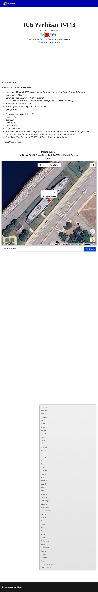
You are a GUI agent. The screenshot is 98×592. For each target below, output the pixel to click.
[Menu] (90, 3)
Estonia (43, 454)
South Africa (45, 538)
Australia (44, 410)
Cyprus (43, 444)
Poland (43, 524)
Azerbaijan (44, 417)
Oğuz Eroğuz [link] (15, 142)
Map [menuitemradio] (42, 165)
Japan (43, 491)
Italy (42, 487)
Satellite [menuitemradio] (54, 165)
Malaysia (44, 497)
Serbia (43, 534)
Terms (93, 244)
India (42, 477)
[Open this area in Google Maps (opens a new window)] (6, 243)
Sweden (43, 551)
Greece (43, 467)
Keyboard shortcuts (56, 244)
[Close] (54, 193)
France (43, 461)
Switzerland (45, 548)
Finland (43, 457)
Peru (42, 521)
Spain (43, 544)
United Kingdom (46, 568)
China (43, 440)
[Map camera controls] (92, 231)
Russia (43, 531)
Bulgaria (43, 430)
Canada (43, 434)
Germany (44, 464)
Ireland (43, 484)
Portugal (43, 528)
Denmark (44, 447)
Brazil (43, 424)
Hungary (44, 471)
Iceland (43, 474)
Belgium (43, 420)
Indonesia (44, 481)
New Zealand (45, 511)
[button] (49, 201)
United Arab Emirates (48, 564)
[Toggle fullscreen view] (92, 165)
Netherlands (45, 507)
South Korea (45, 541)
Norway (43, 518)
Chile (42, 437)
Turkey (43, 561)
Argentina (44, 407)
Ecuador (43, 451)
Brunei (43, 427)
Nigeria (43, 514)
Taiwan (43, 554)
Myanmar (44, 504)
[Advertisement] (49, 62)
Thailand (44, 558)
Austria (43, 414)
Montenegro (45, 501)
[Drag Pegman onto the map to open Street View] (92, 239)
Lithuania (44, 494)
